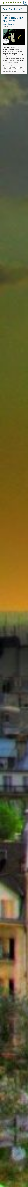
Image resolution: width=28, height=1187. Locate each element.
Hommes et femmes (18, 67)
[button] (25, 2)
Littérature (7, 15)
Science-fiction (14, 70)
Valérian (20, 70)
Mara (4, 70)
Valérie (15, 71)
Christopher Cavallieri (8, 67)
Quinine (8, 70)
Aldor (11, 26)
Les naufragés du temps (14, 68)
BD (18, 66)
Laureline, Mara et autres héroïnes (13, 21)
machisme (22, 68)
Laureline (5, 68)
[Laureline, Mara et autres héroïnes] (14, 37)
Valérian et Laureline (8, 71)
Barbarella (15, 66)
